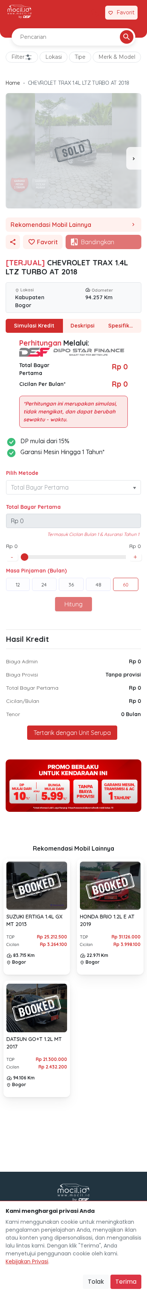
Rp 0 (135, 661)
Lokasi (53, 57)
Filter (17, 57)
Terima (125, 1281)
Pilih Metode (22, 473)
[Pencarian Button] (126, 37)
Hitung (73, 604)
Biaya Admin (22, 661)
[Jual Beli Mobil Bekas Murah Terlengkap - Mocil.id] (19, 11)
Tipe (80, 57)
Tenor (13, 714)
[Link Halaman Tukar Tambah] (95, 12)
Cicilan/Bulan (22, 701)
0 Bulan (131, 714)
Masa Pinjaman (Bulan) (36, 570)
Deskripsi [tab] (82, 325)
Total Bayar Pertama (33, 507)
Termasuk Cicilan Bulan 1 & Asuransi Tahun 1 (93, 534)
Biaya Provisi (22, 674)
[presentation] (133, 158)
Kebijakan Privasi (27, 1261)
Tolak (96, 1281)
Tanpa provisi (123, 674)
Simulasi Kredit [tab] (34, 325)
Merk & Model (116, 57)
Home (13, 83)
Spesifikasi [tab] (122, 325)
